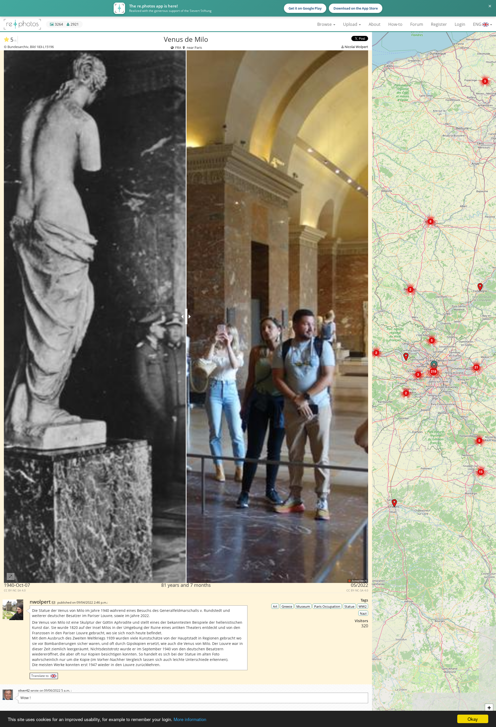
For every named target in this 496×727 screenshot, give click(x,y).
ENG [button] (478, 24)
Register (439, 24)
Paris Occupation (327, 606)
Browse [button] (325, 24)
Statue (349, 606)
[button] (485, 81)
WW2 (363, 606)
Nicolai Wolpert (356, 46)
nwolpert (41, 601)
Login (460, 24)
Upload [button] (350, 24)
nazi (363, 613)
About (375, 24)
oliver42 (24, 690)
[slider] (186, 316)
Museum (303, 606)
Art (275, 606)
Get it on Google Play (305, 8)
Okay (473, 719)
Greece (287, 606)
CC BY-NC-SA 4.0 (15, 590)
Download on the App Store (356, 8)
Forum (416, 24)
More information (190, 719)
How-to (395, 24)
